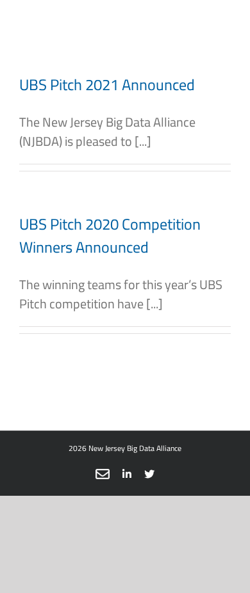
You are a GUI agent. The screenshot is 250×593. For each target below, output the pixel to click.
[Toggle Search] (152, 25)
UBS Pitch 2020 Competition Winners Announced (110, 236)
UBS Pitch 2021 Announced (107, 84)
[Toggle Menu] (212, 25)
